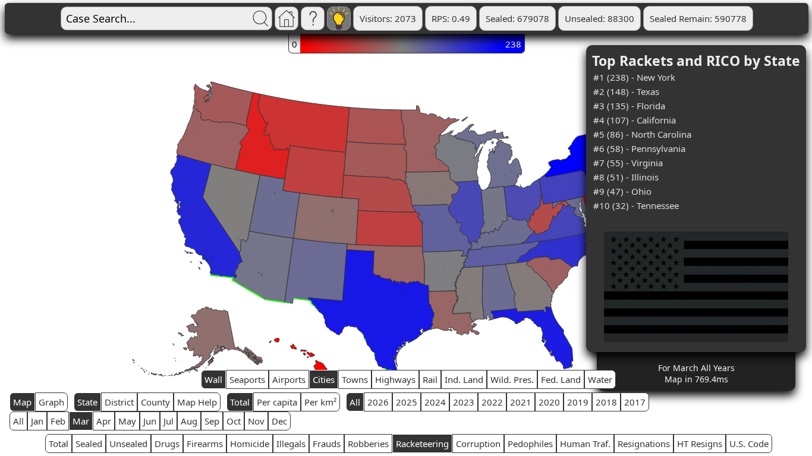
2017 (635, 402)
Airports (289, 379)
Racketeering (422, 443)
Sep (211, 421)
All (355, 402)
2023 (463, 402)
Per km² (320, 402)
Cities (324, 379)
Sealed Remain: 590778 (698, 18)
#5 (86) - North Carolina (642, 134)
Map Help (197, 402)
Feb (58, 421)
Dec (279, 421)
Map (22, 402)
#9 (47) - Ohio (622, 191)
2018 (606, 402)
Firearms (205, 443)
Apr (103, 421)
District (119, 402)
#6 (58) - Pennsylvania (639, 148)
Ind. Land (464, 379)
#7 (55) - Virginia (628, 163)
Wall (213, 379)
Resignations (644, 443)
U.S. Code (749, 443)
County (155, 402)
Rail (430, 379)
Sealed (88, 443)
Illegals (291, 443)
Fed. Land (561, 379)
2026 (378, 402)
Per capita (277, 402)
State (87, 402)
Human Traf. (585, 443)
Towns (355, 379)
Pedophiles (530, 443)
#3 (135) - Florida (629, 106)
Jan (37, 421)
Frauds (327, 443)
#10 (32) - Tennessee (636, 205)
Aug (189, 421)
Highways (395, 379)
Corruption (478, 443)
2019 (577, 402)
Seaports (247, 379)
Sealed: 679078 (517, 18)
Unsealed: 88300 (599, 18)
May (127, 421)
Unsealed (128, 443)
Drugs (167, 443)
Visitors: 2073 (388, 18)
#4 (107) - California (634, 120)
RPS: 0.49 (451, 18)
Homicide (249, 443)
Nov (256, 421)
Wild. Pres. (512, 379)
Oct (233, 421)
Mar (81, 421)
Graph (51, 402)
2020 (549, 402)
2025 (406, 402)
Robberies (368, 443)
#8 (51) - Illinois (626, 177)
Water (600, 379)
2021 (520, 402)
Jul (168, 421)
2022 (492, 402)
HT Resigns (699, 443)
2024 (435, 402)
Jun (149, 421)
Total (240, 402)
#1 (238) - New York (634, 77)
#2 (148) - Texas (626, 91)
